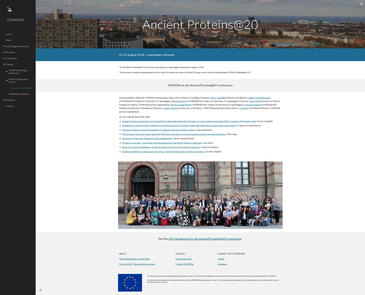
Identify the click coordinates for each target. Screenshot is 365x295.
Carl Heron (244, 108)
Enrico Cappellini (218, 98)
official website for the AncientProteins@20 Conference (205, 238)
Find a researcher (183, 259)
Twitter (221, 259)
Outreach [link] (10, 100)
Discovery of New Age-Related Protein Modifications (147, 138)
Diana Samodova (179, 101)
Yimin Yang (254, 101)
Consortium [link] (11, 58)
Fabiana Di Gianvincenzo (259, 98)
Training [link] (9, 64)
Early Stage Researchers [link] (18, 46)
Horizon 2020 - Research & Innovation (137, 264)
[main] (200, 24)
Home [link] (9, 34)
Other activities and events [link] (18, 80)
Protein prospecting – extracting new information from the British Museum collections (162, 143)
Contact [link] (10, 106)
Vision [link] (8, 40)
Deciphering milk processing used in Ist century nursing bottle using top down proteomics (163, 151)
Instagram (222, 264)
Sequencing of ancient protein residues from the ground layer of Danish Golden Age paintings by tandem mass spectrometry (179, 125)
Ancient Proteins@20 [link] (21, 88)
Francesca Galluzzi (252, 105)
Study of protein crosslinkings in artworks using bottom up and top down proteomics (161, 147)
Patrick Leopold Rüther (180, 105)
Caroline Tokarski (171, 108)
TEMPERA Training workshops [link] (18, 71)
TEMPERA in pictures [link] (19, 94)
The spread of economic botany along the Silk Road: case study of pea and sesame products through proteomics (174, 134)
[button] (361, 4)
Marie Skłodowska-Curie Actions (134, 259)
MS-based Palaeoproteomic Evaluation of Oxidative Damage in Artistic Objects (159, 130)
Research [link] (10, 52)
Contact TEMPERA (184, 264)
